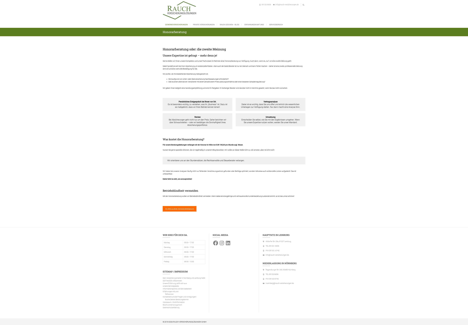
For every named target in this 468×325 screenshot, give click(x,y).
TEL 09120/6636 (272, 274)
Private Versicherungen (204, 25)
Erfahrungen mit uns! (254, 25)
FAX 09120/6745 (272, 279)
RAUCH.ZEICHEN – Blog (229, 25)
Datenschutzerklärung (171, 308)
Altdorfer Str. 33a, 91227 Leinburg (278, 241)
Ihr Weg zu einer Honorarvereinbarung (179, 209)
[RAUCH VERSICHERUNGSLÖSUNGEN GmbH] (180, 10)
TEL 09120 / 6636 (272, 246)
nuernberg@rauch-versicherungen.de (280, 283)
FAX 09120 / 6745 (272, 250)
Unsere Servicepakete (171, 286)
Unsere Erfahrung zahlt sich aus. (175, 283)
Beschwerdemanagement (172, 305)
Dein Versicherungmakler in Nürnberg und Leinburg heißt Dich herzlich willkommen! (184, 279)
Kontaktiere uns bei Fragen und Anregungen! (179, 297)
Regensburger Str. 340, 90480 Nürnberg (281, 270)
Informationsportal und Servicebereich (177, 289)
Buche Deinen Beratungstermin (177, 299)
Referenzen (169, 294)
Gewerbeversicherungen (176, 25)
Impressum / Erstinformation (174, 302)
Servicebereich (276, 25)
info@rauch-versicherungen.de (287, 4)
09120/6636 (266, 4)
